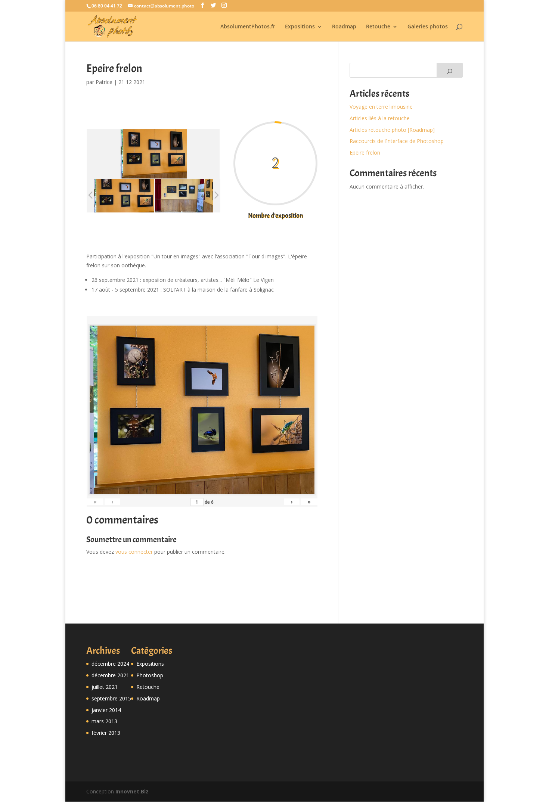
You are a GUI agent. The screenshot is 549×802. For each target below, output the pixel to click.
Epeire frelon (365, 152)
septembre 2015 (111, 698)
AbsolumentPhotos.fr (247, 27)
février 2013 (106, 732)
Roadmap (344, 27)
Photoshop (149, 675)
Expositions (300, 27)
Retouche (378, 27)
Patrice (104, 82)
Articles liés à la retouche (380, 118)
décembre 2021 (110, 675)
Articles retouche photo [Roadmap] (392, 129)
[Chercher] (450, 70)
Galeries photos (427, 27)
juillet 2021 (105, 686)
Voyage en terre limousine (381, 106)
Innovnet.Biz (132, 791)
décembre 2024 (110, 663)
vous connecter (134, 551)
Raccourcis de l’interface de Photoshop (397, 140)
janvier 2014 (106, 710)
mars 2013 (104, 721)
